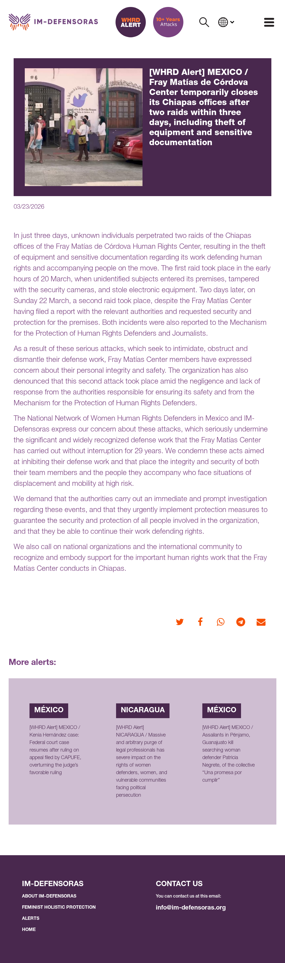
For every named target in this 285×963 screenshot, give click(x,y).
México (48, 710)
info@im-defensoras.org (191, 908)
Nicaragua (143, 710)
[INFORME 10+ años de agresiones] (168, 22)
